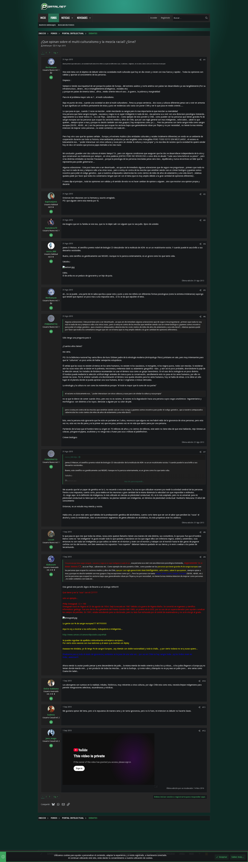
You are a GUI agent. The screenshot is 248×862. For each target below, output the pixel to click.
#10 (204, 681)
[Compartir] (200, 59)
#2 (204, 194)
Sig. (55, 53)
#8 (204, 532)
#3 (204, 220)
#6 (204, 317)
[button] (72, 18)
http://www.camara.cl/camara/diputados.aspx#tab (84, 634)
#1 (204, 60)
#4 (204, 244)
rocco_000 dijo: (71, 457)
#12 (204, 731)
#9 (204, 557)
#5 (204, 290)
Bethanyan (47, 46)
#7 (204, 452)
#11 (204, 707)
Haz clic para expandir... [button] (134, 481)
